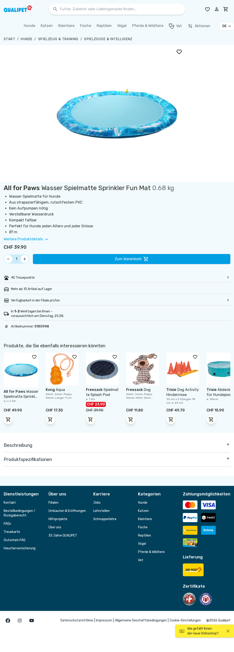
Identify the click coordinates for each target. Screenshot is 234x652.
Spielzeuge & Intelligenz (108, 39)
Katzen (143, 511)
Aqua (55, 390)
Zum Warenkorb (128, 259)
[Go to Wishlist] (207, 9)
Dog (138, 390)
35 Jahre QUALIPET (62, 535)
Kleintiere (145, 519)
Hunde (26, 39)
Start (9, 39)
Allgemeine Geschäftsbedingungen (141, 620)
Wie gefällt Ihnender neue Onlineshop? (203, 631)
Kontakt (10, 503)
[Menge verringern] (8, 259)
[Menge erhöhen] (25, 259)
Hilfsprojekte (57, 519)
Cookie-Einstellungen (185, 620)
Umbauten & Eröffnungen (67, 511)
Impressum (104, 620)
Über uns (54, 527)
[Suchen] (55, 9)
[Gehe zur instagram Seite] (20, 620)
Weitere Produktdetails (23, 239)
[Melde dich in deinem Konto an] (216, 9)
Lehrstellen (101, 511)
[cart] (225, 9)
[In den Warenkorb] (8, 419)
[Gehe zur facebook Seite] (8, 620)
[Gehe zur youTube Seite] (31, 620)
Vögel (142, 544)
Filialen (53, 503)
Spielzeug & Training (58, 39)
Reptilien (144, 535)
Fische (143, 527)
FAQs (7, 524)
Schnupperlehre (105, 519)
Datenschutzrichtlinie (77, 620)
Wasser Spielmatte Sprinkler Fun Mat (21, 396)
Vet (140, 560)
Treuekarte (12, 532)
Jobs (97, 503)
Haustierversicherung (19, 548)
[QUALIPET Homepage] (22, 9)
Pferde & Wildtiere (151, 552)
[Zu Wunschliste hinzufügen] (179, 51)
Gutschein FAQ (14, 540)
